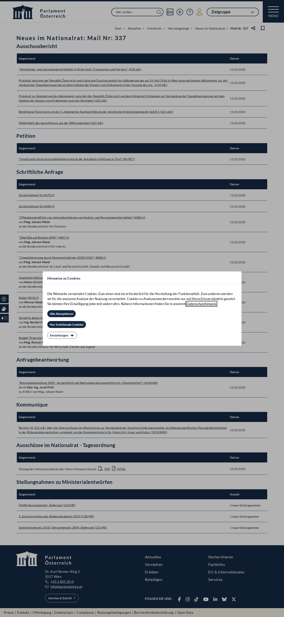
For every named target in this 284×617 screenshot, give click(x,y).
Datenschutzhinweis (201, 304)
